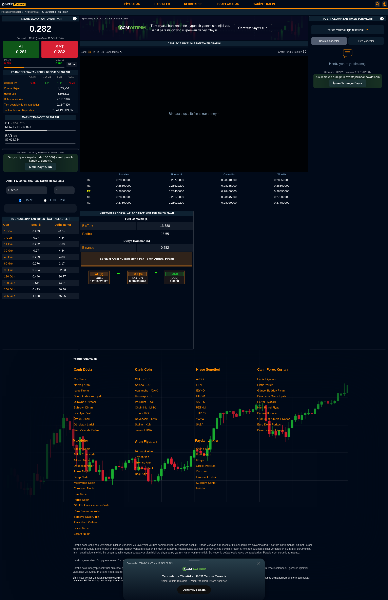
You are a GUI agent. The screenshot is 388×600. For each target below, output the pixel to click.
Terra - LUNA (143, 430)
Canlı (83, 52)
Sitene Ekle (203, 448)
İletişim (200, 488)
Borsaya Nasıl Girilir (86, 516)
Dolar (28, 200)
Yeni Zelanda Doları (86, 430)
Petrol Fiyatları (266, 401)
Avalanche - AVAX (146, 390)
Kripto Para (31, 12)
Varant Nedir (82, 533)
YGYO (200, 418)
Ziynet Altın (142, 456)
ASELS (200, 401)
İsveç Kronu (81, 390)
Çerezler (201, 471)
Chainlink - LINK (145, 407)
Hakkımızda (203, 454)
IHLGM (200, 396)
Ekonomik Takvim (207, 477)
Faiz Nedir (80, 494)
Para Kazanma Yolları (87, 511)
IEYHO (200, 390)
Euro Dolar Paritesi (269, 424)
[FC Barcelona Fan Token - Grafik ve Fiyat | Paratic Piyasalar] (14, 4)
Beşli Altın (141, 473)
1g (98, 52)
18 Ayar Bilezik (144, 468)
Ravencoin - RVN (146, 418)
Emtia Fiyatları (266, 379)
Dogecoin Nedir (84, 465)
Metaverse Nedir (84, 482)
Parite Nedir (81, 499)
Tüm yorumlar (366, 40)
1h (102, 52)
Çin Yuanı (80, 379)
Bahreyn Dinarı (83, 407)
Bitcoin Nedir (82, 448)
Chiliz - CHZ (142, 379)
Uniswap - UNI (144, 396)
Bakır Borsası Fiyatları (271, 430)
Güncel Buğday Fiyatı (271, 390)
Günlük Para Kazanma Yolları (92, 505)
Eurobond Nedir (84, 488)
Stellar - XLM (143, 424)
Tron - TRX (142, 413)
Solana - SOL (143, 384)
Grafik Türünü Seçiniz (290, 52)
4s (93, 52)
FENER (201, 384)
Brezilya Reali (82, 413)
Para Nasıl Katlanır (86, 522)
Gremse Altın (143, 462)
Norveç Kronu (82, 384)
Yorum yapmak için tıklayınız (345, 29)
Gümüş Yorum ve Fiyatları (274, 418)
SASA (199, 424)
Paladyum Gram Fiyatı (271, 396)
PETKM (201, 407)
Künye (200, 460)
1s (89, 52)
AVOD (200, 379)
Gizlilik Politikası (206, 465)
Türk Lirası (57, 200)
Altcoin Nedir (82, 460)
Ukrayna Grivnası (85, 401)
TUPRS (201, 413)
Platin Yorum (265, 384)
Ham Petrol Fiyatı (268, 407)
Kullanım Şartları (206, 482)
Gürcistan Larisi (84, 424)
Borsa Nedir (81, 528)
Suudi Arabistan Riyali (87, 396)
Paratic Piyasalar (11, 12)
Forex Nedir (81, 471)
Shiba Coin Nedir (84, 454)
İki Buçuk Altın (144, 451)
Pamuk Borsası (267, 413)
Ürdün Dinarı (82, 418)
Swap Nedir (81, 477)
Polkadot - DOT (145, 401)
